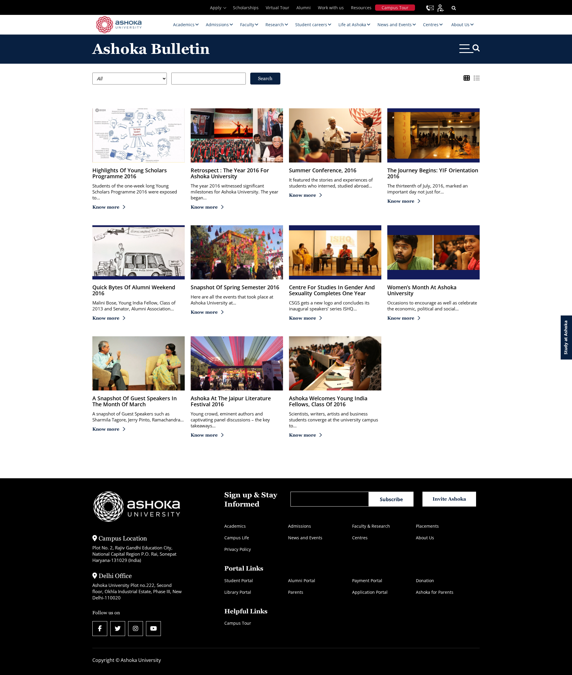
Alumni (303, 7)
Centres (360, 537)
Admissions (299, 526)
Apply (215, 7)
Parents (295, 592)
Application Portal (370, 592)
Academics (235, 526)
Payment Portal (367, 580)
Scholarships (246, 7)
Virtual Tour (277, 7)
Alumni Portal (301, 580)
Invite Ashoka (449, 499)
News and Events (305, 537)
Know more (105, 207)
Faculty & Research (371, 526)
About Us (425, 537)
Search (265, 78)
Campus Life (236, 537)
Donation (425, 580)
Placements (427, 526)
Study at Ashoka (565, 337)
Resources (361, 7)
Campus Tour (395, 7)
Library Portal (237, 592)
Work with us (331, 7)
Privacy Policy (237, 549)
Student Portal (238, 580)
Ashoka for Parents (434, 592)
